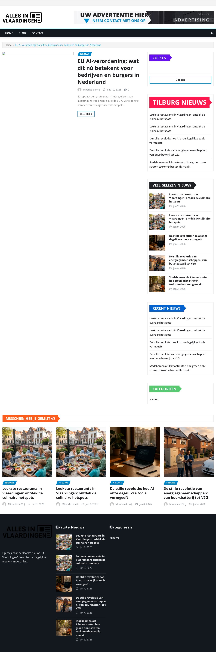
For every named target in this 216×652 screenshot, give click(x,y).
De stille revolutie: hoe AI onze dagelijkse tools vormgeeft (188, 237)
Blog (22, 33)
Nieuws (153, 399)
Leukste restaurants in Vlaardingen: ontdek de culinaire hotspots (189, 198)
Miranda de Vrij (91, 89)
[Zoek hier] (212, 33)
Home (9, 33)
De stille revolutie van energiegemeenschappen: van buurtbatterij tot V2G (188, 260)
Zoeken (160, 57)
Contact (37, 33)
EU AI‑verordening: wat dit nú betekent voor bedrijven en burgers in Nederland (58, 44)
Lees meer (86, 113)
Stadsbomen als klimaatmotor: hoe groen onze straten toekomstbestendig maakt (189, 280)
